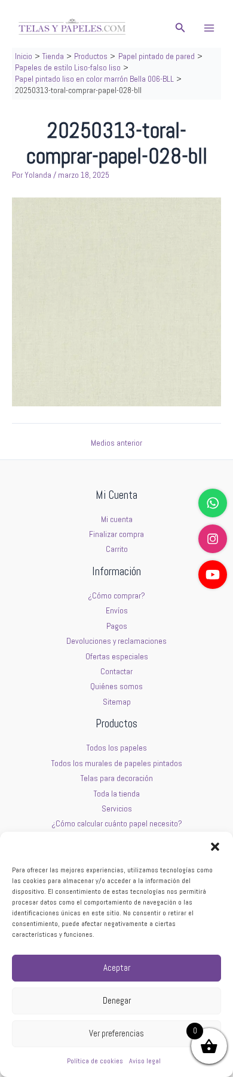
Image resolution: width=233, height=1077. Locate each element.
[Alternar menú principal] (209, 27)
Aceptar (116, 967)
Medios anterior (116, 443)
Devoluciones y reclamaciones (116, 641)
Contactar (116, 671)
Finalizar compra (116, 534)
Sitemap (117, 702)
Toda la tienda (117, 794)
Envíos (117, 611)
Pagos (116, 626)
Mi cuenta (117, 519)
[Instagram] (212, 538)
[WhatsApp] (212, 503)
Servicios (117, 809)
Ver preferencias (116, 1033)
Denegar (117, 1000)
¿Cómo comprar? (116, 596)
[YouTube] (212, 574)
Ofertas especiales (116, 657)
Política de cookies (95, 1061)
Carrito (117, 549)
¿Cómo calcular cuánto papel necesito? (116, 824)
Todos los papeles (117, 748)
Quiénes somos (116, 686)
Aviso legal (145, 1061)
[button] (215, 847)
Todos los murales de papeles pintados (116, 763)
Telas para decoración (117, 778)
